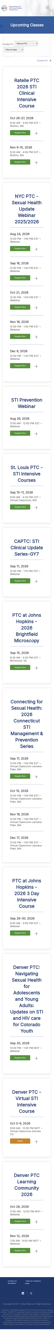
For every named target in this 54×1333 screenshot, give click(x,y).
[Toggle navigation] (47, 7)
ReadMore (36, 133)
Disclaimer (12, 1283)
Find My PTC (8, 44)
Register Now (20, 133)
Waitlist (20, 1141)
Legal (27, 1283)
